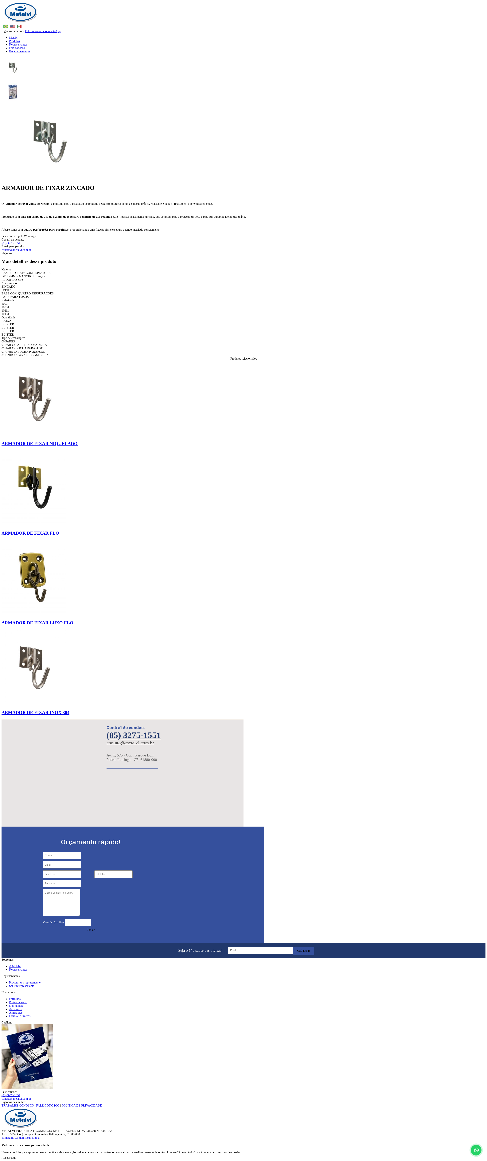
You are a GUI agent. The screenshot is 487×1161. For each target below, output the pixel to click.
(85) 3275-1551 (11, 243)
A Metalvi (15, 966)
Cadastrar (303, 950)
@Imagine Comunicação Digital (21, 1137)
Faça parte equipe (19, 51)
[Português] (5, 26)
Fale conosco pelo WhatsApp (42, 31)
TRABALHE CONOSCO (18, 1105)
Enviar (91, 929)
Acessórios (15, 1009)
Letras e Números (19, 1016)
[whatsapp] (475, 1149)
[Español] (18, 26)
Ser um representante (21, 985)
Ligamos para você (13, 31)
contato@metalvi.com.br (16, 249)
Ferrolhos (15, 998)
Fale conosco (17, 48)
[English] (11, 26)
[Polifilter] (21, 21)
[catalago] (243, 1057)
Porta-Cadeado (18, 1002)
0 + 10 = (54, 922)
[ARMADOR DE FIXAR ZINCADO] (13, 67)
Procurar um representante (25, 982)
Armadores (15, 1012)
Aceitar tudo (9, 1157)
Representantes (18, 44)
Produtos (14, 41)
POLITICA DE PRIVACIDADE (82, 1105)
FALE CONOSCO (48, 1105)
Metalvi (13, 37)
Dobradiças (16, 1005)
